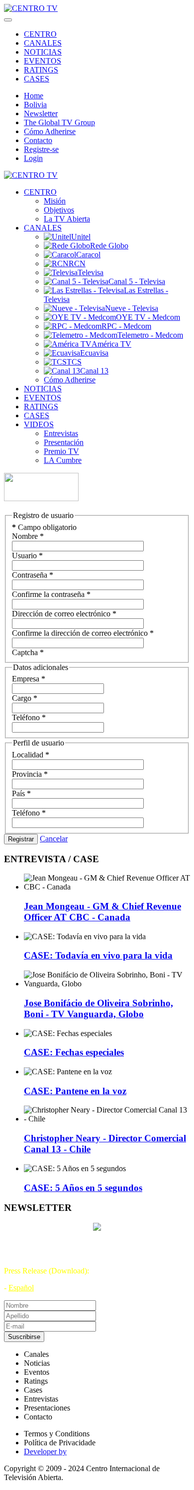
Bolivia (35, 104)
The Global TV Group (59, 122)
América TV (111, 344)
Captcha (28, 652)
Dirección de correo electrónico (64, 613)
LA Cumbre (63, 460)
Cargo (24, 698)
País (21, 793)
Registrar (21, 839)
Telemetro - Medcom (150, 335)
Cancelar (54, 838)
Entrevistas (61, 433)
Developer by (45, 1451)
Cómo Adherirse (50, 131)
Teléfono (29, 717)
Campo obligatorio (44, 527)
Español (21, 1287)
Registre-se (41, 149)
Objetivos (59, 210)
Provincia (30, 774)
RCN (77, 263)
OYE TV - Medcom (148, 317)
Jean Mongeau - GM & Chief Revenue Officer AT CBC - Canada (102, 911)
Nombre (28, 536)
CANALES (43, 43)
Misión (55, 201)
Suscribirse (24, 1337)
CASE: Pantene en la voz (75, 1091)
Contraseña (32, 575)
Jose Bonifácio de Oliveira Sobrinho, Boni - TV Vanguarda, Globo (98, 1008)
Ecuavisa (94, 353)
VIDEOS (39, 424)
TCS (74, 362)
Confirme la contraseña (51, 594)
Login (33, 158)
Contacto (38, 140)
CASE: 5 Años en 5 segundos (83, 1188)
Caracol (88, 254)
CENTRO (40, 34)
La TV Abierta (67, 219)
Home (33, 95)
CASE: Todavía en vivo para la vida (98, 955)
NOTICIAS (43, 52)
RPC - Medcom (126, 326)
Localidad (30, 754)
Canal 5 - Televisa (136, 281)
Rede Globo (109, 245)
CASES (36, 78)
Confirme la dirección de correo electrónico (83, 633)
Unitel (81, 236)
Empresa (28, 678)
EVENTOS (42, 61)
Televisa (90, 272)
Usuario (27, 555)
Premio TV (61, 451)
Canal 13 (94, 371)
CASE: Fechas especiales (74, 1052)
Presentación (64, 442)
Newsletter (41, 113)
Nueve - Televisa (131, 308)
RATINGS (41, 70)
